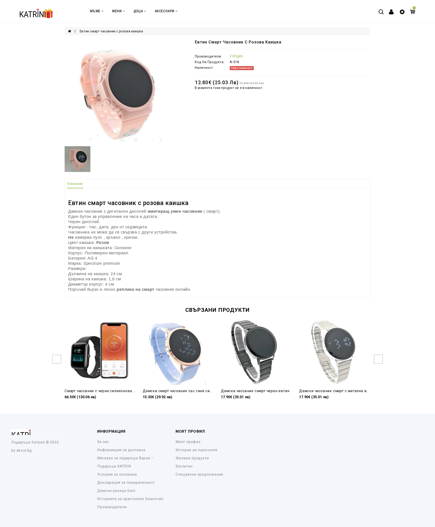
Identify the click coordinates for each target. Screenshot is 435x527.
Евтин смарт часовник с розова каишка (111, 31)
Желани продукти (192, 458)
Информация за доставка (121, 450)
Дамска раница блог (116, 491)
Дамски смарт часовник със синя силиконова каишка (192, 391)
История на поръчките (197, 450)
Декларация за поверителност (126, 482)
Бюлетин (184, 466)
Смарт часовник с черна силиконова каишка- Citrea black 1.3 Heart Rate (130, 391)
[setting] (402, 11)
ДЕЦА (138, 11)
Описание (75, 184)
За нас (103, 442)
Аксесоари (164, 11)
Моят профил (188, 442)
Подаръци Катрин (28, 442)
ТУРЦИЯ (236, 56)
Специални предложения (199, 474)
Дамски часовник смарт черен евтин (255, 391)
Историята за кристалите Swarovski (130, 499)
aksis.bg (24, 450)
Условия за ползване (117, 474)
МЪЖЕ (95, 11)
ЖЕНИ (117, 11)
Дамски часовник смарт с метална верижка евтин (346, 391)
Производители (112, 507)
